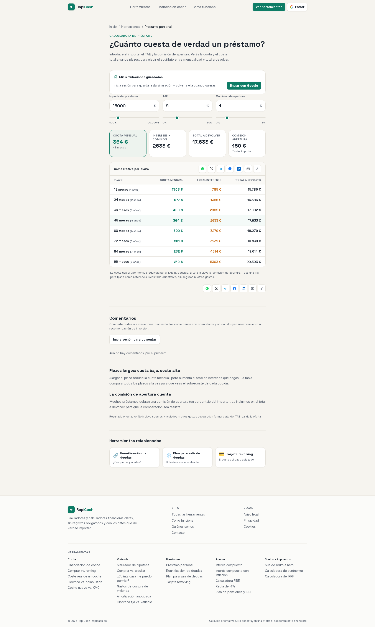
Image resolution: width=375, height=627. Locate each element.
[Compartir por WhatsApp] (202, 169)
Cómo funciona (204, 7)
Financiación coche (171, 7)
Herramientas (140, 7)
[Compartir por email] (248, 169)
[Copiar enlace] (257, 169)
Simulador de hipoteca (133, 565)
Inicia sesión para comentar (134, 339)
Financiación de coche (84, 565)
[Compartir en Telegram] (221, 169)
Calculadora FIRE (228, 580)
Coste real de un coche (85, 576)
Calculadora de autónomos (284, 570)
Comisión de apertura (230, 96)
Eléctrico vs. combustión (85, 582)
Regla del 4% (225, 586)
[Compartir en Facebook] (230, 169)
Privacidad (251, 520)
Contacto (178, 532)
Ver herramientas (269, 7)
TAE (165, 96)
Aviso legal (251, 514)
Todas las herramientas (188, 514)
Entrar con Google (244, 85)
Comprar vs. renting (82, 570)
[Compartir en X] (211, 169)
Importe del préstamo (123, 96)
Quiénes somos (183, 526)
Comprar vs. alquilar (131, 570)
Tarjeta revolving (178, 582)
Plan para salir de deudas (184, 576)
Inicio (113, 26)
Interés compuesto (229, 565)
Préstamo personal (179, 565)
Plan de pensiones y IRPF (234, 592)
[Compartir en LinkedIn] (239, 169)
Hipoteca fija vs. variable (134, 602)
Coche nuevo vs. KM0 (83, 587)
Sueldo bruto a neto (279, 565)
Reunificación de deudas (184, 570)
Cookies (250, 526)
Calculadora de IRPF (279, 576)
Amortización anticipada (134, 596)
